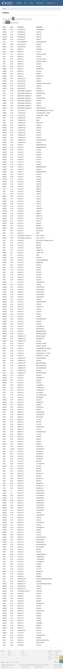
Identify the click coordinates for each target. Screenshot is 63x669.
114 (5, 18)
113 (8, 18)
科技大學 (8, 22)
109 (18, 18)
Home (4, 8)
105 (28, 18)
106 (26, 18)
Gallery (9, 655)
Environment (23, 655)
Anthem (22, 654)
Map (47, 664)
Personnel (56, 654)
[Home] (7, 3)
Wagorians (10, 653)
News (25, 3)
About (31, 3)
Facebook (4, 662)
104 (31, 18)
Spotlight (9, 652)
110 (15, 18)
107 (23, 18)
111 (13, 18)
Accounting (57, 655)
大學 (4, 22)
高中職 (16, 22)
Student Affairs (50, 654)
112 (10, 18)
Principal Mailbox (16, 662)
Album (9, 654)
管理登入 (57, 662)
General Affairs (50, 655)
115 (3, 18)
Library (56, 656)
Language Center (51, 3)
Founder (22, 652)
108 (20, 18)
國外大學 (12, 22)
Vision (22, 653)
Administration (39, 3)
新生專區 (19, 3)
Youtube (9, 662)
